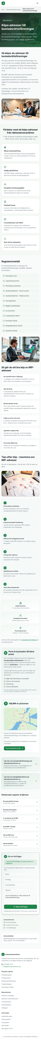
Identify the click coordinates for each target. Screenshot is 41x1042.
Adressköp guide (7, 1016)
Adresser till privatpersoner (10, 998)
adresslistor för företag (29, 640)
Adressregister (6, 1019)
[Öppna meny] (37, 3)
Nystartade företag (8, 987)
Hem (3, 9)
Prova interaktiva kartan (13, 748)
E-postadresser (6, 1002)
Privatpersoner (6, 978)
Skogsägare (5, 1022)
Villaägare (5, 1008)
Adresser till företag (8, 995)
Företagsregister (7, 975)
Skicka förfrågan (22, 907)
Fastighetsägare (7, 984)
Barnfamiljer (5, 1025)
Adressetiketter (6, 1005)
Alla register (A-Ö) (7, 1028)
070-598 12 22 (8, 964)
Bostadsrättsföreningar (13, 9)
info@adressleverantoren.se (12, 966)
